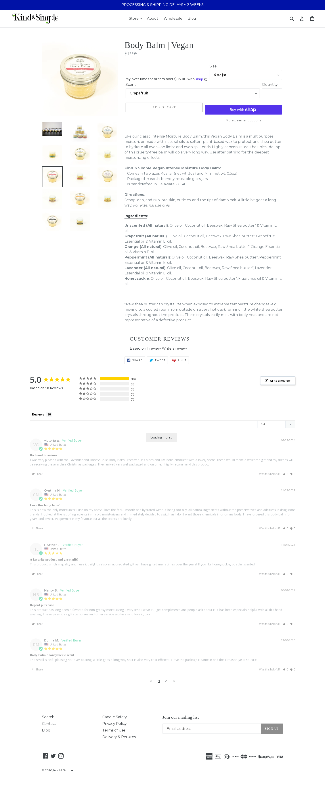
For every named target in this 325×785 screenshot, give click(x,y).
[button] (285, 474)
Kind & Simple (63, 770)
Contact (49, 724)
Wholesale (173, 18)
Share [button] (39, 474)
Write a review (174, 348)
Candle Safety (114, 717)
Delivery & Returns (119, 737)
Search (48, 717)
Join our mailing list (180, 717)
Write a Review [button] (280, 381)
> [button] (174, 681)
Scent (131, 84)
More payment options (243, 120)
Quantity (270, 84)
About (152, 18)
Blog (192, 18)
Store (134, 18)
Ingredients (135, 216)
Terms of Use (113, 730)
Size (213, 66)
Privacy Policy (114, 724)
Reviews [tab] (38, 414)
